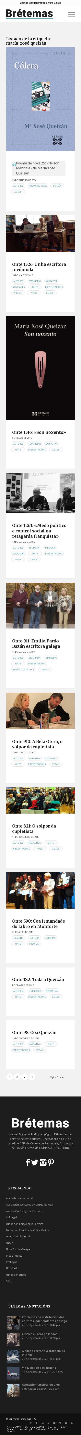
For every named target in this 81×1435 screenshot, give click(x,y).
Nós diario (12, 1268)
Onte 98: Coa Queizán (34, 1032)
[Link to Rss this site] (72, 1423)
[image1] (40, 493)
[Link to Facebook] (37, 1423)
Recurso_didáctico (23, 669)
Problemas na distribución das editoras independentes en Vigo (44, 1319)
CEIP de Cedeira (30, 1143)
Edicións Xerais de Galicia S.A (34, 1148)
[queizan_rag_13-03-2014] (40, 605)
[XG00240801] (40, 368)
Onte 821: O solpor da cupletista (34, 828)
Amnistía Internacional (19, 1198)
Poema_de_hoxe (38, 185)
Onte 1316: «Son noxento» (39, 432)
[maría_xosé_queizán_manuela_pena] (40, 233)
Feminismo (35, 281)
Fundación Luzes (16, 1274)
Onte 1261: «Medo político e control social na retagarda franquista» (39, 531)
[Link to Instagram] (42, 1423)
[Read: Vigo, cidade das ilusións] (13, 1373)
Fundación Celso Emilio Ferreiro (24, 1224)
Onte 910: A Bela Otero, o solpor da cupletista (37, 744)
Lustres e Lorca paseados (39, 1334)
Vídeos (18, 292)
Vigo (34, 292)
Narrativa (51, 281)
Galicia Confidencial (18, 1236)
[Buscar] (60, 14)
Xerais (18, 191)
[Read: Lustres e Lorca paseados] (13, 1339)
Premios (34, 943)
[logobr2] (33, 14)
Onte (35, 286)
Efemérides (35, 990)
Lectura (34, 937)
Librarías (50, 937)
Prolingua (11, 1262)
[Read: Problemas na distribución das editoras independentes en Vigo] (13, 1323)
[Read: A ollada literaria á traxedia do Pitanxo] (13, 1356)
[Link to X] (31, 1423)
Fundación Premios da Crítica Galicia (27, 1230)
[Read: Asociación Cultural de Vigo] (13, 1390)
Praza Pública (14, 1255)
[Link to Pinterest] (48, 1423)
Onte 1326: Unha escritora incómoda (39, 267)
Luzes (9, 1243)
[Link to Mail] (66, 1423)
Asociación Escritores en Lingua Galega (29, 1204)
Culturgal (11, 1217)
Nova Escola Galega (18, 1249)
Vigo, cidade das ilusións (39, 1368)
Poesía (57, 185)
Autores (18, 185)
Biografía (34, 657)
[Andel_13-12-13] (40, 800)
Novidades (18, 286)
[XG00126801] (40, 99)
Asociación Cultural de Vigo (41, 1384)
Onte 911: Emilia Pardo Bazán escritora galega (36, 643)
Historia (34, 547)
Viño (40, 848)
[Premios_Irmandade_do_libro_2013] (40, 890)
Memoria (50, 547)
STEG (9, 1281)
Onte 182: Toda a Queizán (38, 979)
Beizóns (18, 937)
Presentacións (54, 286)
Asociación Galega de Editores (24, 1211)
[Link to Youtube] (54, 1423)
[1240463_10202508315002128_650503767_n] (40, 711)
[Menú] (69, 14)
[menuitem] (60, 14)
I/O (35, 1418)
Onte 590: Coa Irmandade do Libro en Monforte (38, 923)
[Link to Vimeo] (60, 1423)
